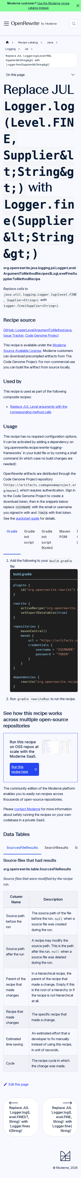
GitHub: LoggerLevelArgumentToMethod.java (37, 330)
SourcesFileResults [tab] (22, 847)
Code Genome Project (42, 335)
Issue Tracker (13, 335)
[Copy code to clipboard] (72, 584)
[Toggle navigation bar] (6, 23)
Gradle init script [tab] (29, 536)
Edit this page (18, 1084)
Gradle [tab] (12, 531)
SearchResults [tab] (56, 847)
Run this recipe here (19, 769)
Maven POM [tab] (64, 534)
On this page (15, 75)
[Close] (78, 5)
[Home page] (7, 42)
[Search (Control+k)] (74, 24)
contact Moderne (27, 809)
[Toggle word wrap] (65, 584)
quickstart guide (27, 518)
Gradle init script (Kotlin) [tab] (47, 539)
